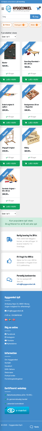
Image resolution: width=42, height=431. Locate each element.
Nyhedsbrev (11, 343)
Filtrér (7, 25)
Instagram (10, 337)
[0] (38, 8)
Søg (36, 17)
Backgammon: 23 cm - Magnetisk (31, 106)
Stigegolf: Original (8, 148)
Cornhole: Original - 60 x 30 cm (9, 189)
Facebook (10, 334)
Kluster (4, 63)
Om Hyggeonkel (11, 360)
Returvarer (9, 372)
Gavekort (8, 366)
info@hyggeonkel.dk (26, 284)
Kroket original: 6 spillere (8, 106)
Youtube (10, 340)
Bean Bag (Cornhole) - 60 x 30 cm (32, 62)
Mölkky (26, 148)
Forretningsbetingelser (14, 379)
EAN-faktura (10, 369)
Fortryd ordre (10, 375)
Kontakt (8, 363)
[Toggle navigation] (2, 8)
